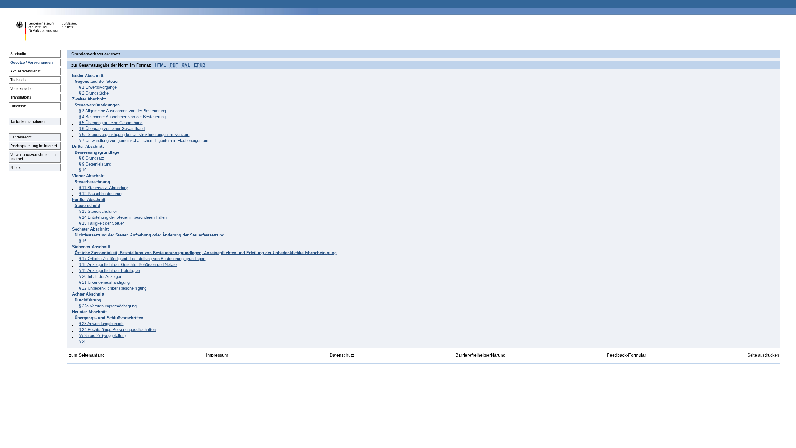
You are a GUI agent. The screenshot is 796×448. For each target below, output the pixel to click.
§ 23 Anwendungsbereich (101, 323)
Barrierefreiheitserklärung (481, 355)
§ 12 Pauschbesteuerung (101, 193)
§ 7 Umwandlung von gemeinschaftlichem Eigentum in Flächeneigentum (143, 140)
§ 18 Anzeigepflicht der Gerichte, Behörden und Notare (128, 264)
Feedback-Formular (626, 355)
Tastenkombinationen (28, 121)
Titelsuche (19, 80)
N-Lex (15, 168)
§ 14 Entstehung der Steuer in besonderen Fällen (123, 217)
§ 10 (82, 170)
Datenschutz (342, 355)
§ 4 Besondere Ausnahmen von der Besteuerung (122, 116)
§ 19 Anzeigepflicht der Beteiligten (109, 270)
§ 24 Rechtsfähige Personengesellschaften (117, 329)
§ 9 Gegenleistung (95, 164)
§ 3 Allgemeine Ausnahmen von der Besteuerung (122, 111)
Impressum (217, 355)
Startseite (18, 54)
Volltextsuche (21, 88)
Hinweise (18, 106)
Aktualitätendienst (25, 71)
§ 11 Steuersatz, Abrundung (103, 187)
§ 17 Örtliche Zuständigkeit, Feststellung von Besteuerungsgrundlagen (142, 258)
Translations (20, 97)
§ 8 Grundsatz (91, 158)
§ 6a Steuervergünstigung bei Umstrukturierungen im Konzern (134, 134)
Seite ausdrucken (763, 355)
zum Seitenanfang (87, 355)
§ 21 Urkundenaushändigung (104, 282)
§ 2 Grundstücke (94, 93)
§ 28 (82, 341)
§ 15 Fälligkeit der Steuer (101, 223)
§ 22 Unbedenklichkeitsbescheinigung (112, 288)
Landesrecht (20, 137)
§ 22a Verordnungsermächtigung (108, 306)
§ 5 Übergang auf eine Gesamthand (110, 122)
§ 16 (82, 241)
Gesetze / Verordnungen (31, 62)
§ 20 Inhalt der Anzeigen (100, 276)
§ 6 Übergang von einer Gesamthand (112, 128)
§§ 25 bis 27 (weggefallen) (102, 335)
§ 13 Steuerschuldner (98, 211)
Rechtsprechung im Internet (33, 146)
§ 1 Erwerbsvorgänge (98, 87)
